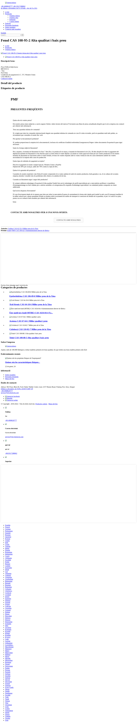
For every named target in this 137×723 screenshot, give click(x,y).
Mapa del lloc (9, 379)
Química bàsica (14, 16)
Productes (8, 14)
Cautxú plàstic (14, 21)
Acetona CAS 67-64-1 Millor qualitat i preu (28, 321)
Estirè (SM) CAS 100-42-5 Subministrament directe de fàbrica (28, 230)
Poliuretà (12, 19)
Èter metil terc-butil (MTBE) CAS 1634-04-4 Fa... (31, 313)
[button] (68, 220)
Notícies (8, 23)
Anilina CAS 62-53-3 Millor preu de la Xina (23, 228)
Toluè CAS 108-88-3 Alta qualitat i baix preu (29, 338)
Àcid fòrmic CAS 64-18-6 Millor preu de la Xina (30, 304)
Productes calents (41, 404)
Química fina (13, 18)
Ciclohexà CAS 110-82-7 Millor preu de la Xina (30, 329)
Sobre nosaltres (10, 27)
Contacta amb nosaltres (13, 29)
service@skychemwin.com (10, 393)
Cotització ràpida (6, 78)
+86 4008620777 (7, 391)
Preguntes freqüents (11, 25)
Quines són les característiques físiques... (22, 362)
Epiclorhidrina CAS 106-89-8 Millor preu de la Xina (32, 296)
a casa (7, 12)
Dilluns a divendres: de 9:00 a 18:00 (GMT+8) (17, 389)
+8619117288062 (11, 453)
